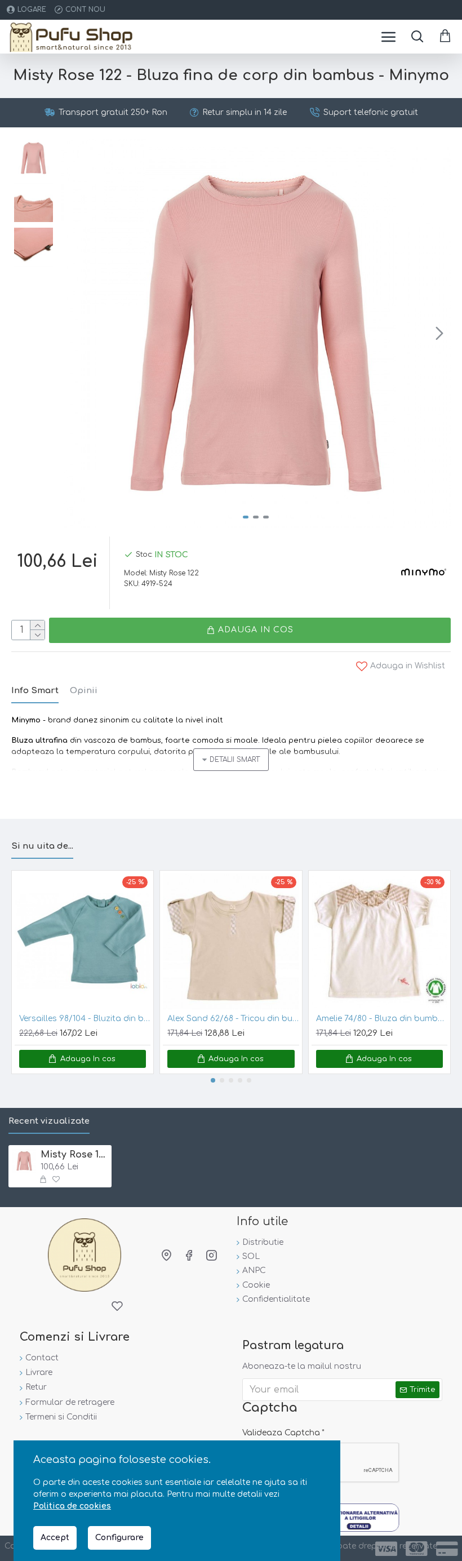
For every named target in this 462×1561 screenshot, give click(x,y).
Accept (55, 1537)
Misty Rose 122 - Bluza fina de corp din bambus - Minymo (74, 1155)
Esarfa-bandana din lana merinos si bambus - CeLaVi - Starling (92, 1018)
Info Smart (35, 690)
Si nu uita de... (42, 846)
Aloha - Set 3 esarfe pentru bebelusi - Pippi (389, 1018)
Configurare (119, 1537)
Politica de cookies (72, 1506)
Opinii (83, 690)
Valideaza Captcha (281, 1433)
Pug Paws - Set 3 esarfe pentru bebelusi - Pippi (240, 1018)
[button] (72, 333)
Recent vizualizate (49, 1121)
